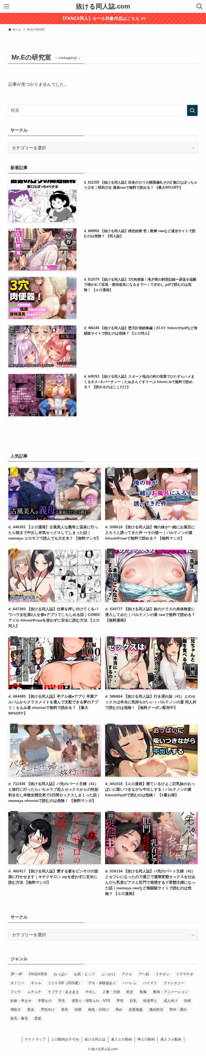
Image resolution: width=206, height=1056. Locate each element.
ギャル (36, 983)
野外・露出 (178, 1009)
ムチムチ (34, 992)
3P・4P (16, 974)
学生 (61, 1001)
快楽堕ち (150, 1001)
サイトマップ (35, 1039)
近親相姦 (136, 1009)
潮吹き (15, 1009)
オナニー (17, 983)
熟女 (30, 1009)
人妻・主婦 (111, 992)
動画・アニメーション (170, 992)
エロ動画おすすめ (65, 1039)
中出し (91, 992)
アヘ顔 (144, 974)
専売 (119, 1001)
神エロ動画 (146, 1039)
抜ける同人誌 (94, 1039)
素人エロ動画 (121, 1039)
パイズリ (150, 983)
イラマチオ (184, 974)
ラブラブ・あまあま (63, 992)
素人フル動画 (170, 1039)
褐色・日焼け (98, 1009)
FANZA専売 (38, 974)
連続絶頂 (156, 1009)
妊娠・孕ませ (20, 1001)
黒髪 (37, 1018)
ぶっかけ (108, 974)
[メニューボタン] (6, 6)
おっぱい (61, 974)
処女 (129, 992)
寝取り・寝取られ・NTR (91, 1001)
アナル (127, 974)
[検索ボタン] (199, 6)
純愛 (78, 1009)
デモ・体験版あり (102, 983)
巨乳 (133, 1001)
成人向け (171, 1001)
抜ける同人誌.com (103, 6)
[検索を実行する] (192, 110)
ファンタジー (173, 983)
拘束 (187, 1001)
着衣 (64, 1009)
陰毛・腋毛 (19, 1018)
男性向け (48, 1009)
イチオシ (163, 974)
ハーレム (130, 983)
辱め (118, 1009)
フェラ (15, 992)
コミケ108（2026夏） (65, 983)
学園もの (45, 1001)
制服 (143, 992)
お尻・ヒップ (84, 974)
